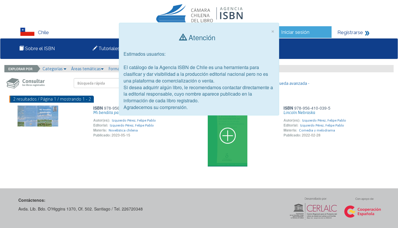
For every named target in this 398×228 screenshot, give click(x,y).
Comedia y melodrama (317, 130)
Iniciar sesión (295, 32)
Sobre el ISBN (39, 48)
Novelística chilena (123, 130)
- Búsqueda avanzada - (288, 83)
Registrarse (350, 32)
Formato (116, 68)
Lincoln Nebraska (299, 112)
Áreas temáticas (86, 68)
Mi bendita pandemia (113, 112)
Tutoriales (108, 48)
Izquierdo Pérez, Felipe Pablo (134, 120)
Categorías (53, 68)
